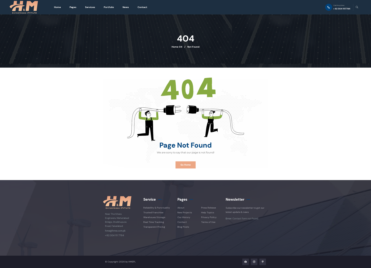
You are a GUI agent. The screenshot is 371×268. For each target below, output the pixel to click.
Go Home (185, 164)
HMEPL (132, 261)
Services (90, 7)
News (126, 7)
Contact (142, 7)
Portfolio (109, 7)
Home (57, 7)
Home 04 (177, 46)
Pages (73, 7)
